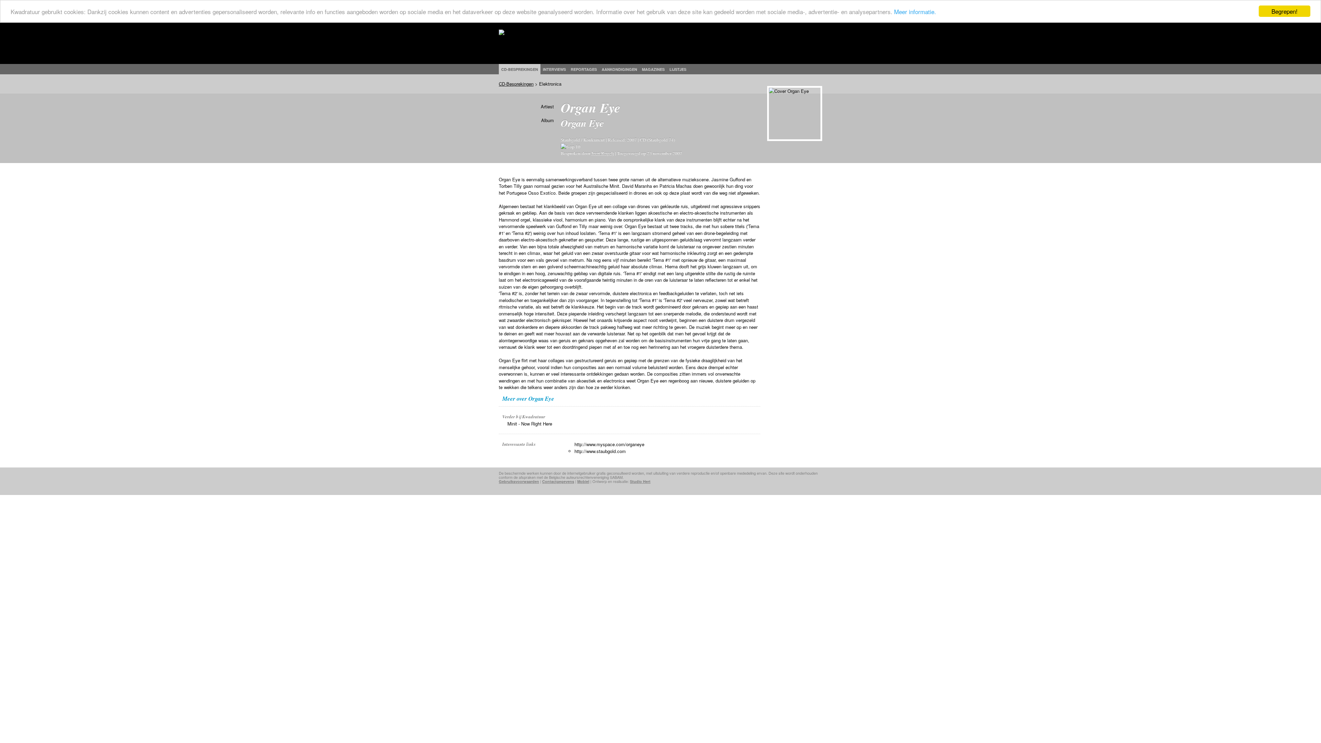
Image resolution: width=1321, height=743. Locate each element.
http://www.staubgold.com (600, 451)
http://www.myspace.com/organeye (609, 444)
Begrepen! (1284, 11)
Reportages (584, 69)
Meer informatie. (915, 11)
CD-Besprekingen (516, 83)
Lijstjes (677, 69)
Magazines (653, 69)
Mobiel (583, 481)
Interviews (554, 69)
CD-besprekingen (519, 69)
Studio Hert (640, 481)
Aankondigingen (619, 69)
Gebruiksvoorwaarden (519, 481)
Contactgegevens (558, 481)
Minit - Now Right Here (529, 423)
